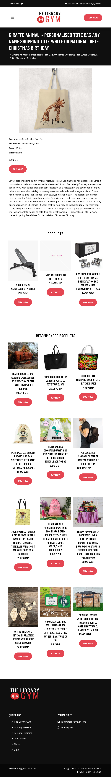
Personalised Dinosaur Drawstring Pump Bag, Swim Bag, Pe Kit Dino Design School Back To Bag (55, 454)
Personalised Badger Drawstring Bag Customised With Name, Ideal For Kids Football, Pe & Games (23, 460)
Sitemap (97, 771)
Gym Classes (20, 738)
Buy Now (18, 169)
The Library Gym (22, 721)
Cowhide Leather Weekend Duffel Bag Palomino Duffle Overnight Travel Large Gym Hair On (88, 622)
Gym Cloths (28, 139)
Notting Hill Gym (22, 727)
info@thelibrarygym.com (90, 3)
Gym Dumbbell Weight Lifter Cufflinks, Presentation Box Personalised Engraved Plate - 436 (88, 281)
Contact (75, 768)
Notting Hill (73, 3)
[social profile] (22, 3)
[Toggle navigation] (12, 17)
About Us (18, 744)
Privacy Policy (84, 771)
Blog (16, 749)
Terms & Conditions (91, 768)
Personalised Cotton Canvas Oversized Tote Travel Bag (55, 380)
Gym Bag (39, 139)
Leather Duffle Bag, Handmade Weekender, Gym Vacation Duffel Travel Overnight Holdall (23, 381)
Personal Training (23, 732)
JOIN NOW (93, 17)
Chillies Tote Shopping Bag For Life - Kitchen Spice (88, 379)
